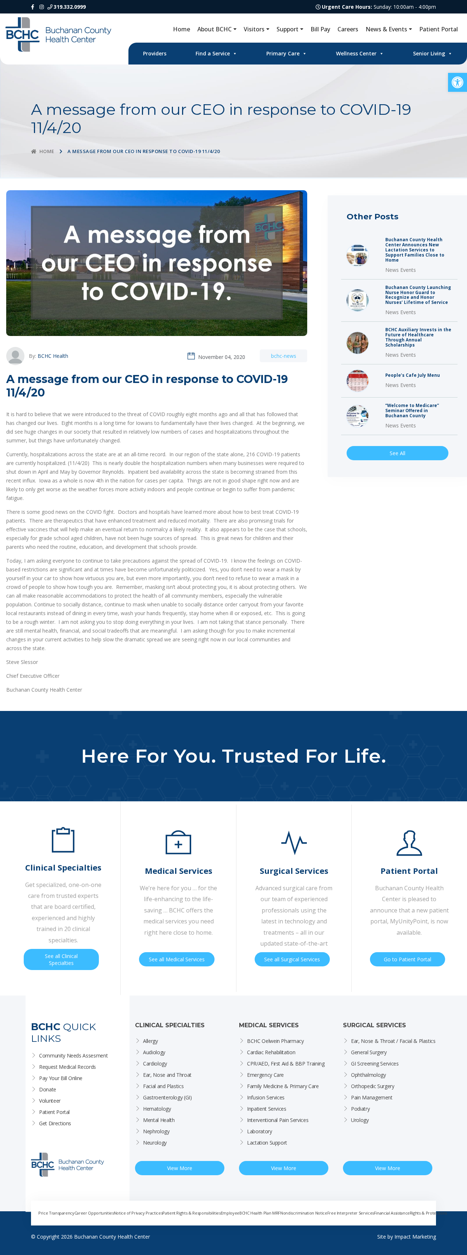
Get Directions (55, 1123)
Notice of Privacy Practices (138, 1213)
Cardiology (155, 1063)
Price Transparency (56, 1213)
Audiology (154, 1052)
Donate (47, 1089)
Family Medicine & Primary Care (283, 1086)
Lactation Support (267, 1142)
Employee (230, 1213)
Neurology (155, 1142)
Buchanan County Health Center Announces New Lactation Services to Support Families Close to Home (414, 250)
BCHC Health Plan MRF (259, 1213)
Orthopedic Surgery (372, 1086)
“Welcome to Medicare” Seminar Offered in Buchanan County (412, 410)
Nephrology (156, 1131)
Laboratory (259, 1131)
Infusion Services (266, 1097)
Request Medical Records (67, 1066)
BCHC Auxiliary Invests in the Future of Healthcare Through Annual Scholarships (418, 337)
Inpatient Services (266, 1108)
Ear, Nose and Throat (167, 1074)
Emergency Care (265, 1074)
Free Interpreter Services (350, 1213)
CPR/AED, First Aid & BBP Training (285, 1063)
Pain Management (372, 1097)
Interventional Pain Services (277, 1120)
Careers (347, 29)
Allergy (150, 1040)
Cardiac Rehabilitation (271, 1052)
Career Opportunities (94, 1213)
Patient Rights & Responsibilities (191, 1213)
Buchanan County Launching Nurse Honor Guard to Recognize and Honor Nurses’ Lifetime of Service (418, 295)
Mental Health (158, 1120)
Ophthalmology (368, 1074)
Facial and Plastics (163, 1086)
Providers (154, 53)
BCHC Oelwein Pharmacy (275, 1040)
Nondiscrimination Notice (303, 1213)
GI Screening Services (375, 1063)
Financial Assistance (392, 1213)
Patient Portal (438, 29)
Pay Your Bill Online (60, 1078)
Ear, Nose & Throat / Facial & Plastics (393, 1040)
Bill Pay (320, 29)
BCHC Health (53, 355)
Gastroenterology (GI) (167, 1097)
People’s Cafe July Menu (412, 375)
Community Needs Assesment (73, 1055)
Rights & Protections (428, 1213)
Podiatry (360, 1108)
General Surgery (369, 1052)
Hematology (157, 1108)
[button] (457, 82)
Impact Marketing (415, 1236)
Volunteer (50, 1100)
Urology (360, 1120)
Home (181, 29)
